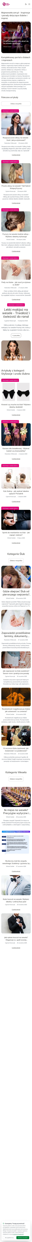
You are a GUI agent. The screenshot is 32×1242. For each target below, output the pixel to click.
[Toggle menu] (29, 4)
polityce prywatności (18, 1234)
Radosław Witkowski (10, 143)
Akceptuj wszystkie (23, 1237)
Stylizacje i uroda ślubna (13, 37)
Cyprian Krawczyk (10, 191)
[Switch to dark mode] (25, 4)
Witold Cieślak (7, 46)
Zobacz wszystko (16, 104)
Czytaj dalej (16, 335)
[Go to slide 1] (25, 50)
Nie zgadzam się (9, 1237)
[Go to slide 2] (26, 50)
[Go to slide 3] (28, 50)
